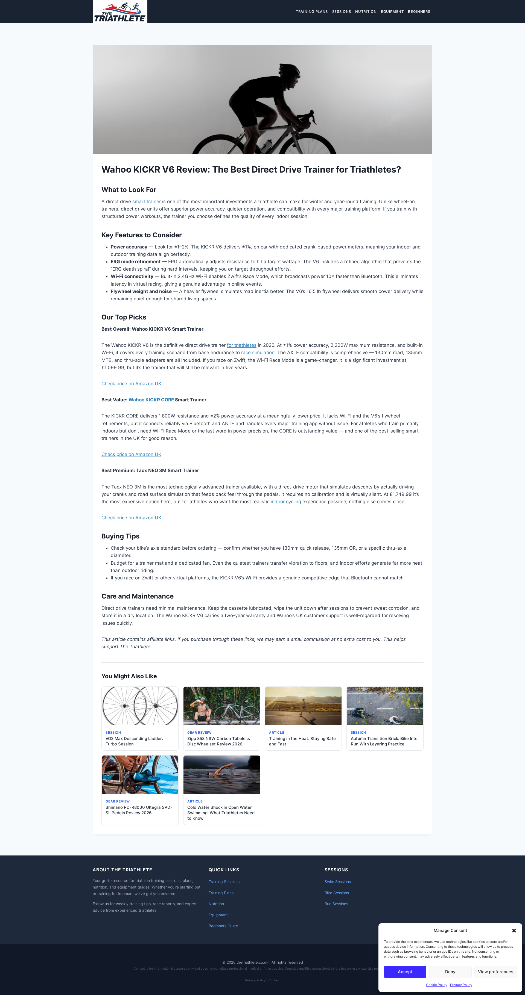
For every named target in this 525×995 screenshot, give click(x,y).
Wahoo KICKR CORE (151, 399)
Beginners (419, 11)
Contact (274, 980)
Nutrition (366, 11)
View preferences (495, 971)
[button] (514, 930)
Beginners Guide (223, 925)
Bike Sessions (337, 892)
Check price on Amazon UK (131, 383)
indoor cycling (286, 501)
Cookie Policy (436, 985)
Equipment (392, 11)
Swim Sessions (338, 881)
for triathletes (241, 345)
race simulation (258, 352)
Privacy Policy (461, 985)
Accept (405, 971)
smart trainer (146, 201)
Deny (450, 971)
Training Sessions (224, 881)
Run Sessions (336, 903)
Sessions (341, 11)
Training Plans (312, 11)
